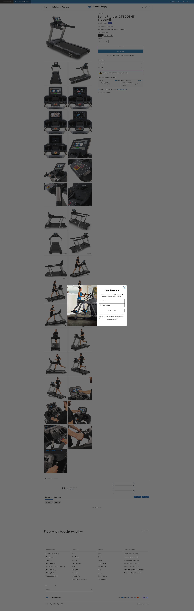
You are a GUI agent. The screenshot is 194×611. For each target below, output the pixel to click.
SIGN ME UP (112, 310)
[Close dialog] (124, 287)
